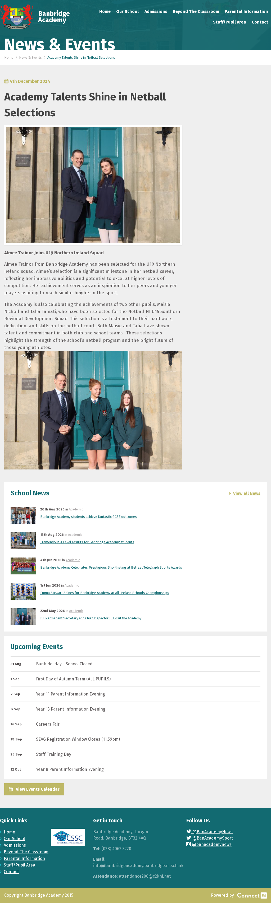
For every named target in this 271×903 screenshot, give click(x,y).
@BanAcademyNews (212, 831)
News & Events (30, 57)
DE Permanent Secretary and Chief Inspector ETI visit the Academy (90, 618)
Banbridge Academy (54, 17)
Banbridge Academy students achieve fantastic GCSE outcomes (88, 517)
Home (8, 57)
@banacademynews (211, 844)
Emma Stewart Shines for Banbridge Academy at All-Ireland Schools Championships (104, 593)
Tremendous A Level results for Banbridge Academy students (87, 542)
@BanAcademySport (212, 838)
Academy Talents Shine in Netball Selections (81, 57)
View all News (246, 493)
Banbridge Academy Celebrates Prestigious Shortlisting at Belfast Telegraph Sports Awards (111, 567)
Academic (76, 509)
